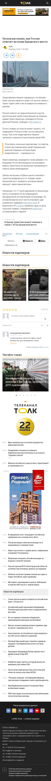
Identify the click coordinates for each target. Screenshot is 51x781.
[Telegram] (6, 55)
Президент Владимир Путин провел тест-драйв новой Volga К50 (26, 652)
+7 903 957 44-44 (12, 747)
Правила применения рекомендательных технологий (27, 775)
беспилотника (30, 203)
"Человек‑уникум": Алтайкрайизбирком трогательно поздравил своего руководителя (28, 679)
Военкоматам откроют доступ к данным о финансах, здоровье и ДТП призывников (26, 381)
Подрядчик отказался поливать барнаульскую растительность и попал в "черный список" (26, 452)
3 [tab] (23, 395)
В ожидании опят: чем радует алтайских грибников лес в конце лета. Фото (26, 535)
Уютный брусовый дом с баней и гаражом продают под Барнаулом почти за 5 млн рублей (27, 643)
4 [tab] (27, 395)
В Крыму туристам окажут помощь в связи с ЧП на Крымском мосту (23, 223)
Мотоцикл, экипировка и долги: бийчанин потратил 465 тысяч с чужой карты (27, 583)
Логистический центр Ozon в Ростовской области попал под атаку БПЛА (26, 671)
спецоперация (32, 234)
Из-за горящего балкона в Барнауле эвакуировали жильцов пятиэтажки (24, 618)
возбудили (37, 209)
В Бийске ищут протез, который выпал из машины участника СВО (26, 663)
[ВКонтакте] (12, 55)
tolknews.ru (13, 728)
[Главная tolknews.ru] (25, 3)
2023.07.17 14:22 (17, 335)
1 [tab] (16, 395)
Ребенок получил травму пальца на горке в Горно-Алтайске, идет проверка (27, 575)
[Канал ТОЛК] (42, 241)
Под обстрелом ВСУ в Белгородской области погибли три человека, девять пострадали (27, 567)
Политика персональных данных (20, 769)
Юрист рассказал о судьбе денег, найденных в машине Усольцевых (28, 551)
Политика (12, 49)
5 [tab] (31, 395)
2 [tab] (20, 395)
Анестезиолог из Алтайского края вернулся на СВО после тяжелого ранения (27, 634)
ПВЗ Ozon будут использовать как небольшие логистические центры (28, 694)
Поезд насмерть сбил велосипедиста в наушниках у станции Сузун (25, 543)
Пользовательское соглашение (20, 771)
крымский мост (7, 235)
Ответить (13, 343)
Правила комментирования (18, 773)
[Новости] (27, 241)
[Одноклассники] (18, 55)
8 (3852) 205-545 (12, 754)
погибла (20, 206)
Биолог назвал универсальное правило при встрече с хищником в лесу (27, 626)
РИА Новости (35, 122)
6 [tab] (35, 395)
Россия (19, 234)
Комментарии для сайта (37, 347)
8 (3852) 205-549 (12, 757)
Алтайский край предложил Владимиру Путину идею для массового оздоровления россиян (27, 609)
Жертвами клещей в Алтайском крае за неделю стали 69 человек (26, 559)
